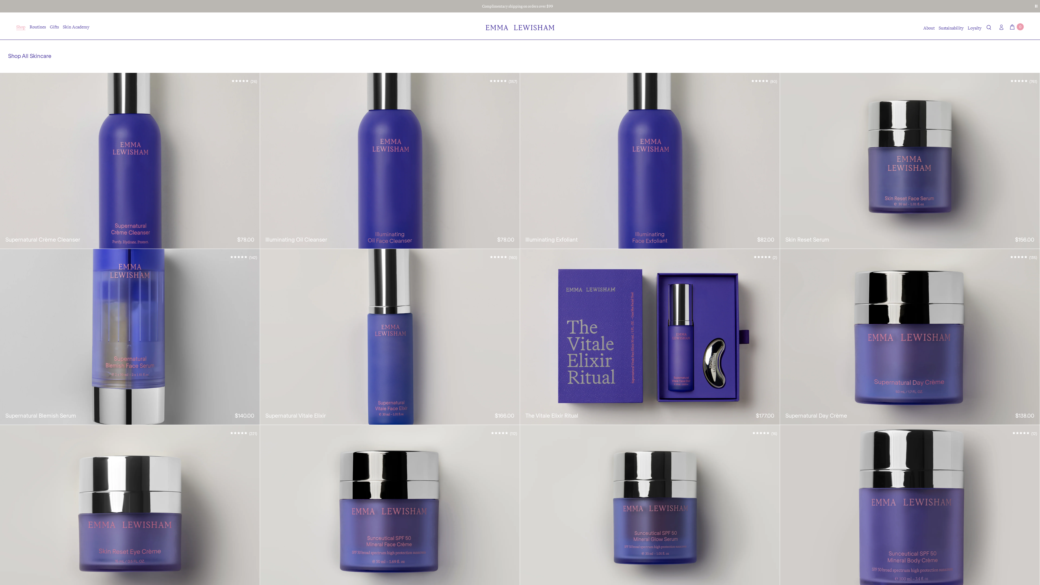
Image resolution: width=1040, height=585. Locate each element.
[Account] (1000, 27)
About (929, 28)
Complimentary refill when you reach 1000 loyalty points (517, 6)
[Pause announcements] (1036, 6)
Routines (38, 27)
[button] (989, 28)
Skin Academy (76, 27)
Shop (20, 27)
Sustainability (951, 28)
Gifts (54, 27)
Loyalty (974, 28)
